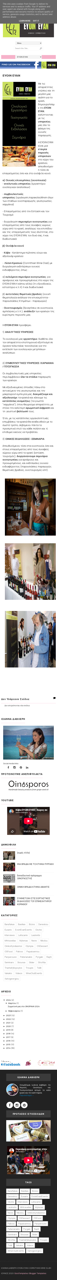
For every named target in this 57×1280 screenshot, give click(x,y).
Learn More (24, 21)
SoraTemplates (21, 1273)
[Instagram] (17, 1105)
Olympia (29, 946)
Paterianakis (26, 956)
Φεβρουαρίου (14, 1011)
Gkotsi (38, 929)
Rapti (49, 956)
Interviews (10, 935)
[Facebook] (9, 1105)
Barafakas (10, 924)
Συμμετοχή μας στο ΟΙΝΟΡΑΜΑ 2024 (24, 1006)
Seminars (9, 962)
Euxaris (8, 929)
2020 (8, 1026)
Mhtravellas (10, 940)
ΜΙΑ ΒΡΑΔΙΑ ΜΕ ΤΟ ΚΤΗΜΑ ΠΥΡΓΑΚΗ (35, 864)
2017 (8, 1037)
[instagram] (14, 767)
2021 (8, 1022)
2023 (8, 1015)
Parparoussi (11, 956)
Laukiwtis (35, 935)
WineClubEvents (34, 973)
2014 (8, 1048)
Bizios (32, 924)
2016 (8, 1040)
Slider (31, 962)
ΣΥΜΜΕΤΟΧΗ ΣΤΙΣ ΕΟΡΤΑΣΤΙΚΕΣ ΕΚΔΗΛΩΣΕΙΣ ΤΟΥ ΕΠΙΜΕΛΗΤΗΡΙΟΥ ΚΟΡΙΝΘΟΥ (34, 901)
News (34, 940)
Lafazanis (23, 935)
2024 (8, 1000)
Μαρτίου (12, 1003)
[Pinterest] (24, 1105)
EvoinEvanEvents (23, 929)
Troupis (29, 967)
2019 (8, 1030)
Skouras (21, 962)
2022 (8, 1019)
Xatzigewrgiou (12, 978)
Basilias (21, 924)
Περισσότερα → (27, 1095)
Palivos (19, 951)
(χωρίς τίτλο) (23, 852)
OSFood (8, 951)
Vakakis (8, 973)
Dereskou (43, 924)
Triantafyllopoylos (13, 967)
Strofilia (42, 962)
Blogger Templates (37, 1273)
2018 (8, 1033)
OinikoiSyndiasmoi (13, 946)
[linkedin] (27, 767)
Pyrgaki (39, 956)
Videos (19, 973)
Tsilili (39, 967)
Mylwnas (23, 940)
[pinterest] (21, 767)
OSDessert (42, 946)
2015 (8, 1044)
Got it (36, 21)
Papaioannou (33, 951)
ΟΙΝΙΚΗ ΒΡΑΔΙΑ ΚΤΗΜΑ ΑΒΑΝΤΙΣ (33, 887)
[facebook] (8, 767)
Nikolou (43, 940)
